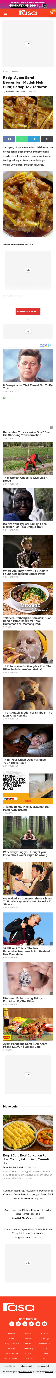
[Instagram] (18, 1323)
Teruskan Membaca (28, 311)
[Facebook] (11, 1323)
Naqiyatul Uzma (22, 1237)
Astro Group (49, 1372)
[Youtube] (37, 1323)
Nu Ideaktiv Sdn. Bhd (25, 1372)
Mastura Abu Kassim (15, 92)
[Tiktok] (31, 1323)
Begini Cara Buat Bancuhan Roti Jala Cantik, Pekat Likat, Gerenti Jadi (26, 1159)
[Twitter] (24, 1323)
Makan (15, 71)
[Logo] (28, 12)
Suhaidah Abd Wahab (13, 1167)
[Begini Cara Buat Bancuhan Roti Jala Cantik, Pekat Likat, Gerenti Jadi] (28, 1133)
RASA (5, 71)
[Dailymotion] (44, 1323)
